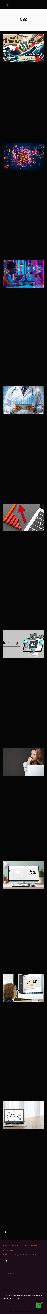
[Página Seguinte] (38, 1232)
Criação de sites (9, 1245)
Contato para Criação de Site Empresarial (19, 1254)
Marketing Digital (13, 418)
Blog (11, 1250)
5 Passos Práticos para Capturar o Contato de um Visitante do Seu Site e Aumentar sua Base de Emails (22, 1020)
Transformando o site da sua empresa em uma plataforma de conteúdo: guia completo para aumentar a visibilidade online (21, 1150)
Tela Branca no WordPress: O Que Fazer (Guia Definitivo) (23, 73)
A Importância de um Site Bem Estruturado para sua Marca (22, 903)
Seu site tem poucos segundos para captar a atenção (20, 790)
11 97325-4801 (12, 1273)
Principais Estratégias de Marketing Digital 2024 (21, 299)
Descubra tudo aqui (17, 134)
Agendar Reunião (32, 1245)
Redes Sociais (30, 418)
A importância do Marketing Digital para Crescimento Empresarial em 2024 (23, 672)
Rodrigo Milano (14, 82)
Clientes (20, 1245)
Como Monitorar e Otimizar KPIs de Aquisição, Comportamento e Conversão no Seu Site (23, 548)
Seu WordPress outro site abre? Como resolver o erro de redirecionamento (23, 184)
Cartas (8, 535)
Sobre (5, 1250)
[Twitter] (42, 1303)
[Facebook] (37, 1303)
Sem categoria (12, 66)
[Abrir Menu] (42, 4)
